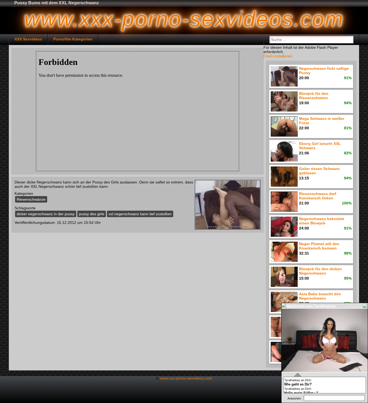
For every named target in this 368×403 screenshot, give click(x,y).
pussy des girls (91, 214)
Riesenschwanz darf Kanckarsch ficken (317, 196)
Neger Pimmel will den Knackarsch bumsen (319, 246)
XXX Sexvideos (28, 39)
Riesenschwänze (31, 199)
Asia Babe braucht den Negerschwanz (320, 296)
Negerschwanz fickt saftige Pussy (324, 70)
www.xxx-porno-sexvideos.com (186, 378)
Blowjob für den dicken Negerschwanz (320, 271)
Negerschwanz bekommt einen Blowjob (321, 221)
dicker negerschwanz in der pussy (46, 214)
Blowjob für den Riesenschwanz (313, 95)
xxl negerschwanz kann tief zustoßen (140, 214)
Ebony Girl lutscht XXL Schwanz (320, 145)
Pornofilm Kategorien (72, 39)
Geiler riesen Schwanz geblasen (319, 170)
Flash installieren (277, 56)
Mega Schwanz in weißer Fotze (321, 120)
